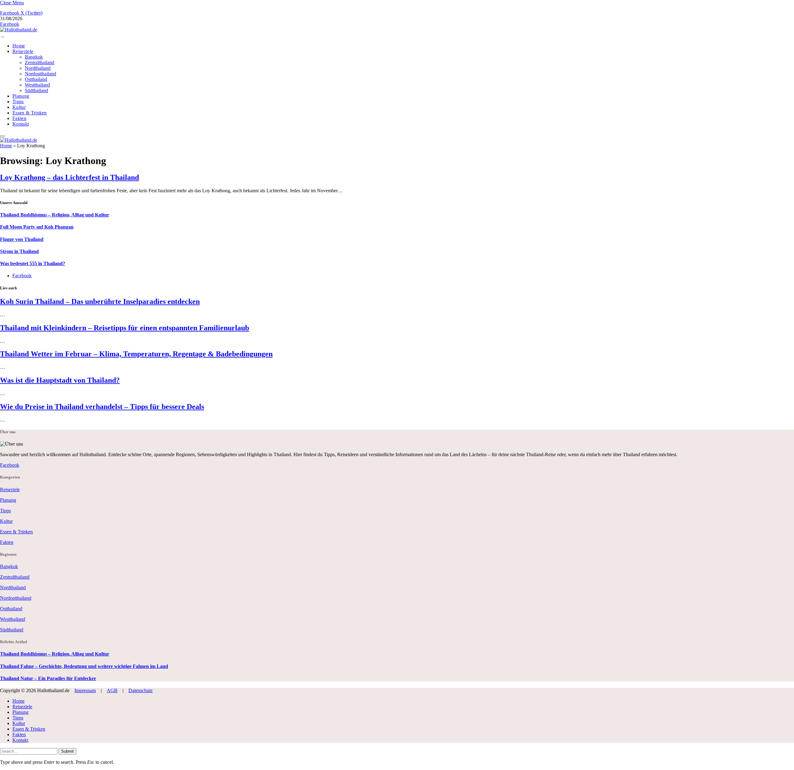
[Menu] (2, 37)
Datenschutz (140, 690)
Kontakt (20, 124)
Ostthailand (36, 79)
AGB (112, 690)
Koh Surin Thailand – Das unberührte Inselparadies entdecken (100, 301)
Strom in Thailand (19, 251)
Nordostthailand (40, 73)
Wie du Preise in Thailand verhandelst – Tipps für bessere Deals (102, 407)
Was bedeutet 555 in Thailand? (32, 263)
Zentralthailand (39, 62)
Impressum (85, 690)
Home (18, 45)
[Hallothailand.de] (18, 29)
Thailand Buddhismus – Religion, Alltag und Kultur (54, 214)
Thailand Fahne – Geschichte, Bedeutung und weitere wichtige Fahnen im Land (84, 666)
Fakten (19, 118)
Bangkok (34, 57)
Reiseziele (22, 51)
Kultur (19, 107)
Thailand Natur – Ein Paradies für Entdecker (48, 678)
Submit (67, 751)
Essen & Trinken (29, 112)
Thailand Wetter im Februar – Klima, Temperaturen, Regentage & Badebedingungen (136, 354)
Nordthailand (38, 68)
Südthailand (36, 90)
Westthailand (37, 84)
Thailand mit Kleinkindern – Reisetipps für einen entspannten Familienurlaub (124, 328)
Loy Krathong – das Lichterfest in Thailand (69, 177)
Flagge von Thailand (21, 239)
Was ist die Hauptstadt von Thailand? (60, 380)
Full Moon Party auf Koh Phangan (37, 226)
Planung (20, 96)
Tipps (18, 101)
